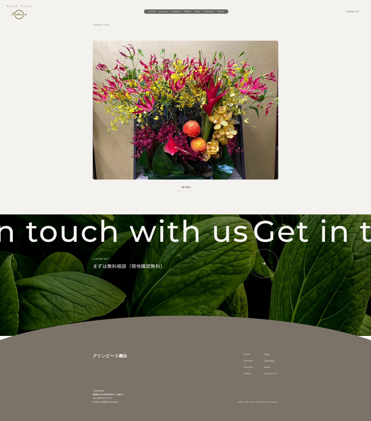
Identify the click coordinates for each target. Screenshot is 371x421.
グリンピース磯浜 (110, 355)
